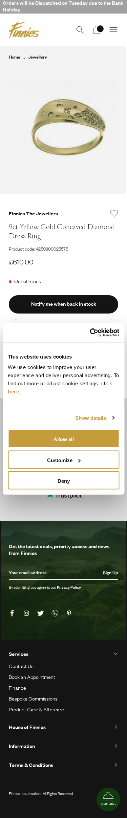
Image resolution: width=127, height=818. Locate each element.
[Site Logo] (24, 30)
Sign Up (110, 572)
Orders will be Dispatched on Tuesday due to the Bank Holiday (63, 6)
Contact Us (21, 666)
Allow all (64, 439)
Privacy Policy (69, 587)
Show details (90, 418)
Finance (17, 688)
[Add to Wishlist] (114, 213)
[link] (13, 613)
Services (18, 654)
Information (22, 746)
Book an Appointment (32, 677)
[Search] (80, 29)
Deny (64, 481)
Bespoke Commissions (33, 698)
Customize (59, 460)
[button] (113, 29)
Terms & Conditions (31, 765)
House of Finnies (27, 727)
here (13, 391)
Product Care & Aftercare (36, 709)
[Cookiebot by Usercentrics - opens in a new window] (90, 332)
